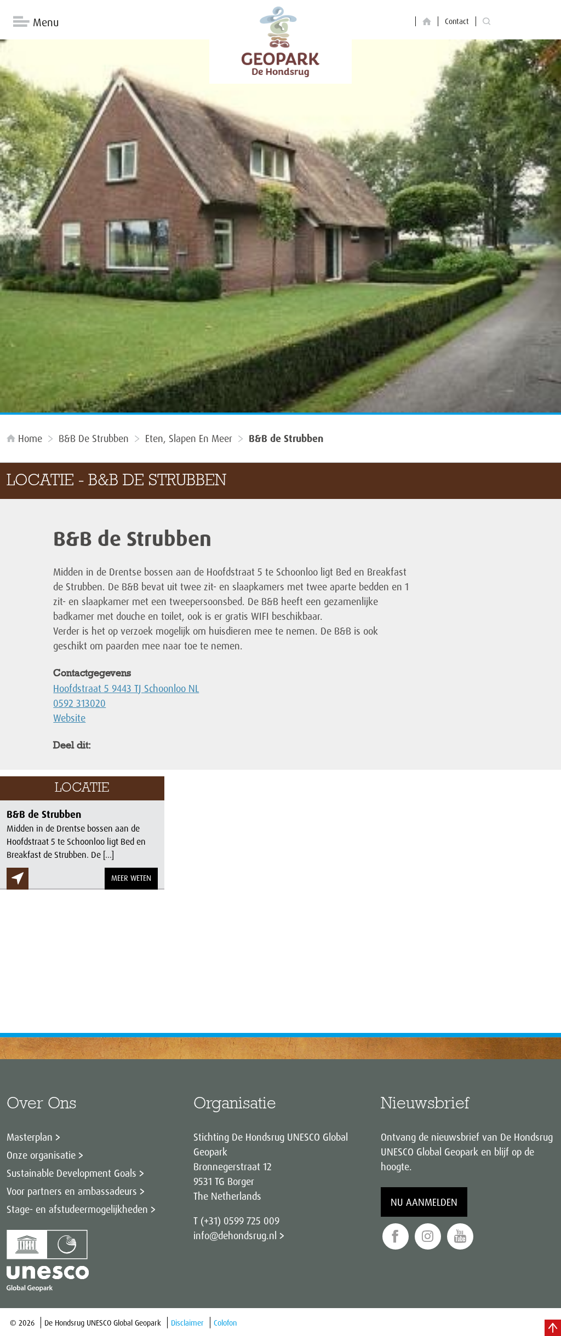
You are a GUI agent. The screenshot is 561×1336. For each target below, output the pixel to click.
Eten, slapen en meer (188, 438)
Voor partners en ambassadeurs (72, 1191)
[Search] (486, 21)
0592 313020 (79, 703)
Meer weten (131, 877)
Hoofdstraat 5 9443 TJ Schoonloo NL (126, 688)
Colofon (225, 1322)
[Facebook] (395, 1236)
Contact (457, 21)
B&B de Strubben (94, 438)
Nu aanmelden (424, 1202)
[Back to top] (553, 1328)
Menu (46, 22)
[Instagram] (428, 1236)
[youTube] (460, 1236)
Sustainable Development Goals (71, 1173)
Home (30, 438)
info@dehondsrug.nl (235, 1235)
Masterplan (30, 1137)
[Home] (427, 21)
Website (69, 718)
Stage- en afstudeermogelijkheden (77, 1209)
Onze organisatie (41, 1155)
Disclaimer (187, 1322)
